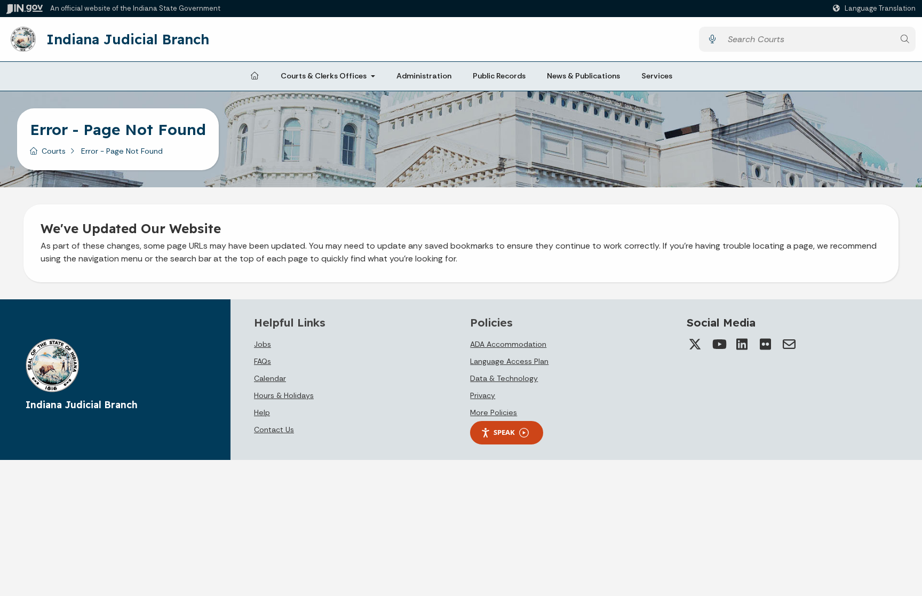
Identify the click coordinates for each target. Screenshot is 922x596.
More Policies (493, 412)
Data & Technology (504, 378)
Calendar (270, 378)
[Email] (789, 344)
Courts (54, 151)
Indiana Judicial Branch (127, 38)
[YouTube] (718, 344)
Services (656, 76)
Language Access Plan (509, 361)
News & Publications (583, 76)
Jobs (262, 344)
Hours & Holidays (284, 395)
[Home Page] (254, 76)
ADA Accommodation (508, 344)
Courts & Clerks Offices (324, 76)
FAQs (262, 361)
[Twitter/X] (695, 344)
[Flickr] (765, 344)
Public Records (499, 76)
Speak (504, 432)
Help (262, 412)
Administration (423, 76)
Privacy (482, 395)
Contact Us (274, 429)
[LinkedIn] (742, 344)
